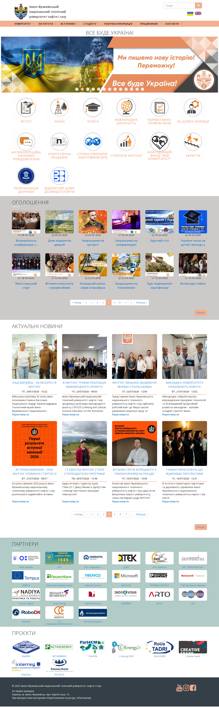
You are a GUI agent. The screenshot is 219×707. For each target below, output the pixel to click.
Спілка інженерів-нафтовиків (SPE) (92, 155)
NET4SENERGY (59, 656)
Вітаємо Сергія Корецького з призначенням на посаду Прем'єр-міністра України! (134, 474)
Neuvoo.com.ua (93, 585)
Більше (201, 312)
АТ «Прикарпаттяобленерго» (59, 622)
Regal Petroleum (93, 603)
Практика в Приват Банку (59, 585)
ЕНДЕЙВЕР (126, 603)
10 (126, 89)
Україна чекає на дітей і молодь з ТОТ (193, 245)
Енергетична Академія (59, 155)
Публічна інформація (117, 24)
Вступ (26, 121)
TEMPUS (26, 585)
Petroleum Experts (93, 621)
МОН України (26, 567)
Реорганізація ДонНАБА (26, 190)
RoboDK (26, 621)
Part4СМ (93, 656)
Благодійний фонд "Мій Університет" (159, 155)
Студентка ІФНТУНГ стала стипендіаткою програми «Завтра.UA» (84, 474)
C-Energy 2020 (126, 656)
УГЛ (59, 567)
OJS (193, 603)
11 (131, 89)
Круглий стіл (159, 240)
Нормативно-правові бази (159, 121)
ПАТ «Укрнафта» (92, 567)
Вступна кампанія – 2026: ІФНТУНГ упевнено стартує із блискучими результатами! (34, 474)
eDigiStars (26, 674)
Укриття (193, 156)
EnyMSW (26, 656)
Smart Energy (59, 603)
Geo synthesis (160, 567)
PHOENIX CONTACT (159, 585)
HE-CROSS (59, 674)
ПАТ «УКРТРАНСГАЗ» (192, 567)
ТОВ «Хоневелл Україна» (193, 585)
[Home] (21, 11)
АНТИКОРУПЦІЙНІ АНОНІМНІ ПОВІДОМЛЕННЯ (26, 155)
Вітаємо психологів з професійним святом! (59, 288)
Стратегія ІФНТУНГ (126, 156)
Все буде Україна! (109, 32)
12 (137, 89)
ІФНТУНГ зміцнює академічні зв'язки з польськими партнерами (134, 387)
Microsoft (126, 585)
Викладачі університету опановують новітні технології (184, 387)
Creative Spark (193, 656)
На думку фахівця (193, 121)
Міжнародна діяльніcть (126, 121)
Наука (59, 121)
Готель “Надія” (26, 603)
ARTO (159, 603)
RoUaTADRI (159, 656)
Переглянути (20, 414)
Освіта (93, 121)
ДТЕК (126, 567)
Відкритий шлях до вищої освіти (59, 190)
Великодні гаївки (192, 283)
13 (142, 89)
